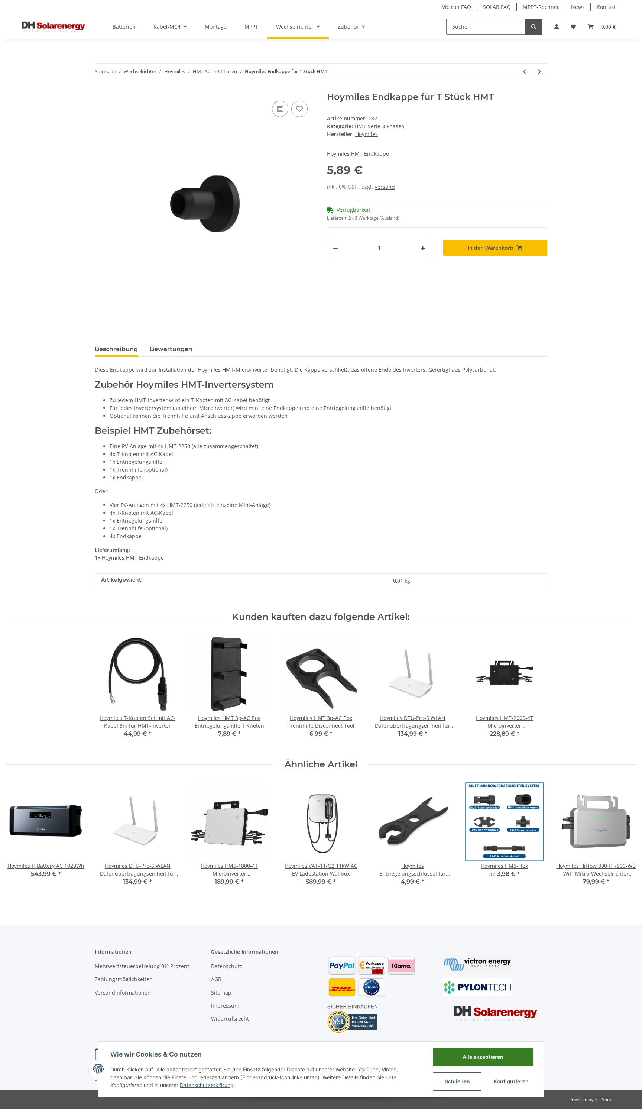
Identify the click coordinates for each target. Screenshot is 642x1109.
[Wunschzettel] (573, 26)
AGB (216, 979)
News (578, 6)
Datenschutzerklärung (207, 1085)
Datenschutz (226, 966)
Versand (384, 186)
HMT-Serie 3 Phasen (379, 126)
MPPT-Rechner (541, 6)
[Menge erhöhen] (423, 248)
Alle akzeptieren (483, 1057)
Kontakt (606, 6)
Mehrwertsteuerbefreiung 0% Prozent (142, 966)
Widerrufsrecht (230, 1018)
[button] (556, 26)
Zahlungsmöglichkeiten (124, 979)
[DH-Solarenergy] (53, 26)
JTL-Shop (603, 1099)
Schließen (457, 1081)
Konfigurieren (511, 1081)
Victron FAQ (456, 6)
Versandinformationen (123, 992)
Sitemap (221, 992)
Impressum (225, 1005)
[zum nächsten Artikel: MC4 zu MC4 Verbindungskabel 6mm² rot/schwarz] (539, 72)
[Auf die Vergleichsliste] (280, 109)
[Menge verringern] (335, 248)
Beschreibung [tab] (116, 349)
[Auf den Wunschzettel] (299, 109)
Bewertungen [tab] (171, 349)
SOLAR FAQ (497, 6)
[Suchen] (533, 27)
